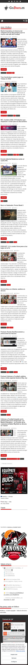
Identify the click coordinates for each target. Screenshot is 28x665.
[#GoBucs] (2, 21)
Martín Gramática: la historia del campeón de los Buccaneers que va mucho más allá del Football (13, 32)
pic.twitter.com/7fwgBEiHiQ (11, 594)
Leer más (3, 69)
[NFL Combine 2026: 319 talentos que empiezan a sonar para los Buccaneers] (9, 126)
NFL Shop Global (5, 503)
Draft (15, 154)
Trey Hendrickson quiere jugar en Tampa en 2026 (12, 78)
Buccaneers (3, 72)
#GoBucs (15, 36)
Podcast (8, 284)
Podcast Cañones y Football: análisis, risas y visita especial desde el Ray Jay (14, 377)
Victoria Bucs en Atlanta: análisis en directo (13, 290)
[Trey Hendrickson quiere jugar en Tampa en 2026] (9, 84)
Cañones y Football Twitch (14, 527)
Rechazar (14, 658)
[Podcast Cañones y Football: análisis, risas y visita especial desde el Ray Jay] (9, 383)
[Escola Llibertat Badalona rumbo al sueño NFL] (9, 165)
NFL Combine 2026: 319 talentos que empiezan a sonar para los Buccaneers (14, 120)
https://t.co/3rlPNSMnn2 (16, 593)
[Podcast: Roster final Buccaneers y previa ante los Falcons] (9, 338)
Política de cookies (20, 651)
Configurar (14, 661)
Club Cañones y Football (12, 458)
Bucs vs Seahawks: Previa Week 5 (12, 205)
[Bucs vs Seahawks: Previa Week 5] (9, 210)
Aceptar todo (14, 654)
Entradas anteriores (7, 463)
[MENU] (26, 21)
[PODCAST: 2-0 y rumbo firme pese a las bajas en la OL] (9, 253)
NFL (13, 72)
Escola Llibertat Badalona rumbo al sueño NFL (12, 160)
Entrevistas (9, 72)
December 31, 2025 (9, 599)
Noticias (17, 115)
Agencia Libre (4, 115)
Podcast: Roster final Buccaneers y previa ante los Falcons (12, 332)
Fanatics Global (4, 498)
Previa (15, 242)
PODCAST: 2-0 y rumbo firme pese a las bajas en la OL (14, 247)
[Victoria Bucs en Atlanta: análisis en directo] (9, 295)
